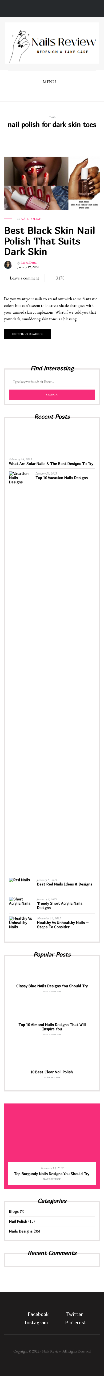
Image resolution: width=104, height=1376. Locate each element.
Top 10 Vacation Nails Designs (61, 477)
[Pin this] (35, 286)
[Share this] (11, 286)
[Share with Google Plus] (27, 286)
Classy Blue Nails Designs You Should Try (52, 986)
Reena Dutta (29, 263)
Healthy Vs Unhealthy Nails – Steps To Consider (63, 924)
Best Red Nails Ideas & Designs (64, 884)
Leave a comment (24, 278)
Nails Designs (52, 991)
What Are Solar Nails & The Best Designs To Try (51, 463)
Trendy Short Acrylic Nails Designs (59, 905)
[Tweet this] (19, 286)
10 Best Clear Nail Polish (52, 1072)
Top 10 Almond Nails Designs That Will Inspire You (52, 1026)
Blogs (14, 1211)
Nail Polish (31, 219)
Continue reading (27, 334)
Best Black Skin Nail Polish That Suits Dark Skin (49, 240)
